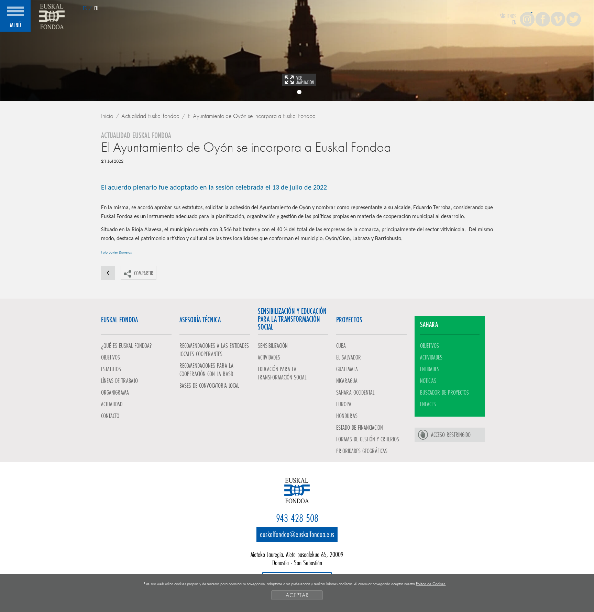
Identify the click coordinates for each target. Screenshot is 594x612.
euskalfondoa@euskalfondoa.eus (297, 534)
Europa (343, 404)
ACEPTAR (297, 595)
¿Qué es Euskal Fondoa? (126, 345)
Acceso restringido (451, 434)
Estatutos (111, 369)
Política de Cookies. (431, 584)
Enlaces (428, 404)
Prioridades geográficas (361, 451)
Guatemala (347, 369)
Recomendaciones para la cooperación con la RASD (206, 369)
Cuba (341, 345)
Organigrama (115, 392)
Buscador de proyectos (444, 392)
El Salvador (348, 357)
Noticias (428, 380)
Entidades (429, 369)
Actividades (269, 357)
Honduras (347, 415)
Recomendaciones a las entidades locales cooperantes (214, 349)
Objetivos (110, 357)
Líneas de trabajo (119, 380)
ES (85, 8)
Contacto (110, 415)
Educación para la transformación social (282, 373)
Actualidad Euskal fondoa (150, 116)
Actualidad (111, 404)
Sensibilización (273, 345)
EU (96, 8)
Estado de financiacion (359, 427)
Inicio (107, 116)
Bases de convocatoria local (209, 385)
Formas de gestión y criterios (367, 439)
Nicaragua (347, 380)
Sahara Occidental (355, 392)
